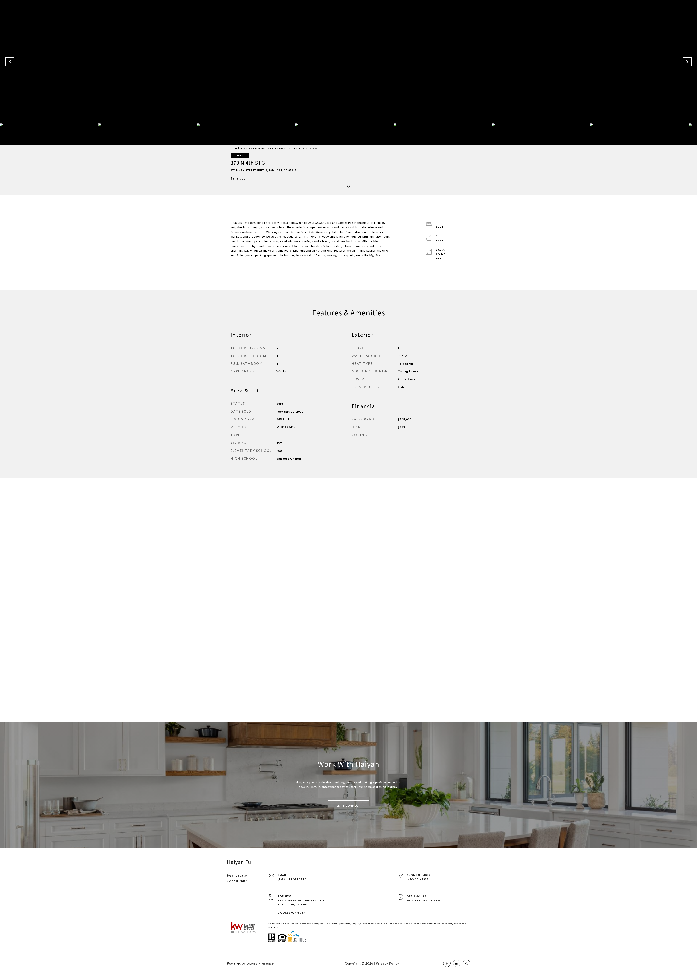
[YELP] (466, 963)
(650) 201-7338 (417, 879)
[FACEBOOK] (447, 963)
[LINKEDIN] (456, 963)
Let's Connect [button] (348, 805)
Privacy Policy (387, 963)
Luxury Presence (260, 963)
